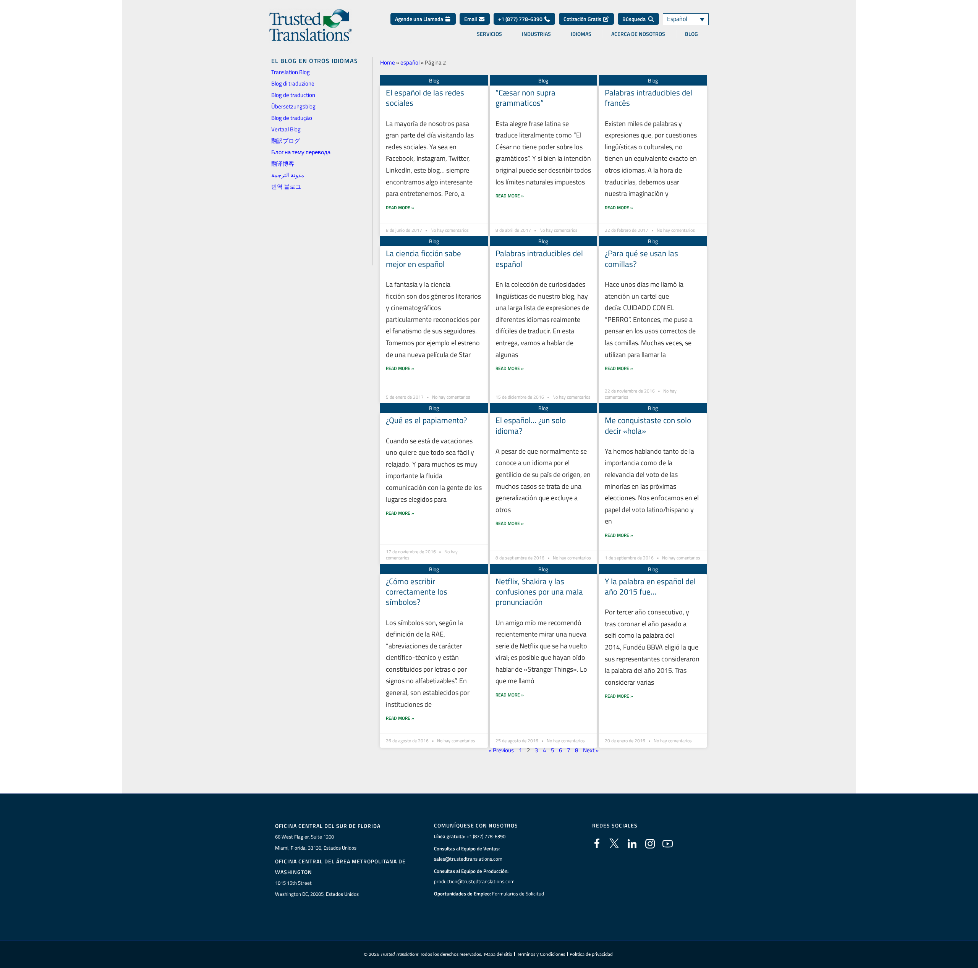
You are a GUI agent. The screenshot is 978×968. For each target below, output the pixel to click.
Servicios (489, 34)
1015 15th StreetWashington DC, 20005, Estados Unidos (317, 888)
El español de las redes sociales (425, 97)
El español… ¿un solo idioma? (530, 425)
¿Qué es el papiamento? (426, 420)
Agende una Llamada (419, 19)
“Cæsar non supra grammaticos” (525, 97)
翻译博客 (282, 163)
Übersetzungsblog (293, 106)
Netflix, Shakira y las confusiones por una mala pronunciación (539, 591)
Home (387, 62)
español (409, 62)
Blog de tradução (291, 117)
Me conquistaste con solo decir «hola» (648, 425)
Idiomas (581, 34)
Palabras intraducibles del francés (648, 97)
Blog (691, 34)
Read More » (400, 207)
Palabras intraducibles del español (539, 258)
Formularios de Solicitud (518, 893)
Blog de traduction (293, 94)
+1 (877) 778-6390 (521, 19)
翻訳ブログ (285, 140)
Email (471, 19)
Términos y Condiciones (541, 954)
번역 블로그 (286, 186)
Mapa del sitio (498, 954)
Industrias (536, 34)
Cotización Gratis (582, 19)
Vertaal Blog (286, 129)
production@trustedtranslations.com (474, 881)
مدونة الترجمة (287, 175)
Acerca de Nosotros (638, 34)
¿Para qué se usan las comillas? (641, 258)
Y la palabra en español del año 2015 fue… (650, 586)
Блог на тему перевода (300, 152)
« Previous (501, 750)
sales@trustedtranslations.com (468, 859)
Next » (591, 750)
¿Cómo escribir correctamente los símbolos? (416, 591)
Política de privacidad (591, 954)
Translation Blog (290, 72)
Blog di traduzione (292, 83)
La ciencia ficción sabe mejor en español (423, 258)
